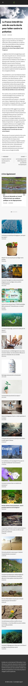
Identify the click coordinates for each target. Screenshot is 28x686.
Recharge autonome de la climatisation (11, 375)
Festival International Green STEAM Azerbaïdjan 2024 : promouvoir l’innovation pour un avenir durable (13, 306)
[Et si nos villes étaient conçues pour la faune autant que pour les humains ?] (14, 590)
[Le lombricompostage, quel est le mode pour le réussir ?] (14, 320)
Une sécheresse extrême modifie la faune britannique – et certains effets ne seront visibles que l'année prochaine (13, 623)
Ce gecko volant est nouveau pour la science (6, 159)
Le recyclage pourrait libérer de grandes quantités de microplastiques (21, 160)
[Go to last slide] (4, 194)
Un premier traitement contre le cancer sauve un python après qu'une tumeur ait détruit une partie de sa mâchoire (13, 529)
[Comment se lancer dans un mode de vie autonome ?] (14, 474)
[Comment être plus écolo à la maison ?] (14, 387)
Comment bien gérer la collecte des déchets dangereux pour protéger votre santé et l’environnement (12, 282)
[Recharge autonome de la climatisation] (14, 366)
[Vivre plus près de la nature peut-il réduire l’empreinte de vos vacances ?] (14, 543)
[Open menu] (3, 2)
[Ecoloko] (14, 2)
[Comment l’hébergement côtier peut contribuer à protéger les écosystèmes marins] (14, 636)
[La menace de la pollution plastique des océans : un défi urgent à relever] (14, 429)
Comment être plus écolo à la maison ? (11, 395)
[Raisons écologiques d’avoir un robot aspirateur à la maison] (14, 407)
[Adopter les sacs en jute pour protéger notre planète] (14, 249)
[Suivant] (24, 194)
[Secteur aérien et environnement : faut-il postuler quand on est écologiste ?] (14, 497)
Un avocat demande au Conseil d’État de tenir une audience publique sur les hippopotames (12, 198)
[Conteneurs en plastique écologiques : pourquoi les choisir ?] (14, 226)
